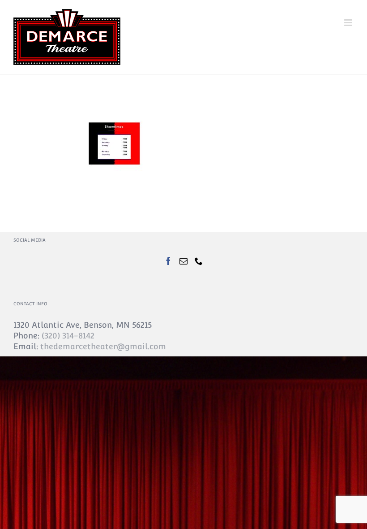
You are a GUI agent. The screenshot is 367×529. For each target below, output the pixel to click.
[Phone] (199, 261)
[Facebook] (168, 261)
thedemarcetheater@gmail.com (103, 346)
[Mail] (183, 261)
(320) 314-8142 (68, 335)
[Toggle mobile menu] (349, 22)
